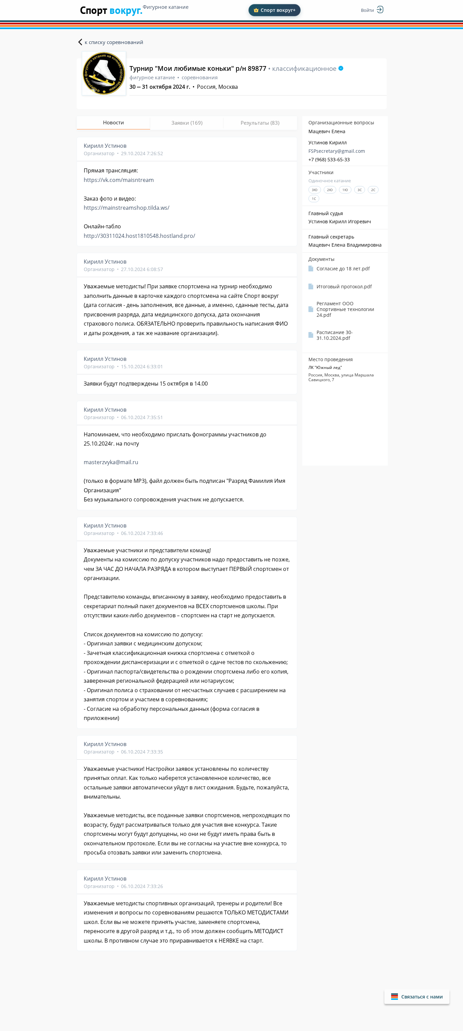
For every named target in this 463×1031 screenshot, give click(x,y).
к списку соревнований (114, 42)
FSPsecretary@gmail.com (336, 151)
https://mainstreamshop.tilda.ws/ (126, 207)
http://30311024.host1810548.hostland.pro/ (139, 236)
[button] (416, 996)
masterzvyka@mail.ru (111, 462)
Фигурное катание (165, 6)
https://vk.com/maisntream (119, 180)
